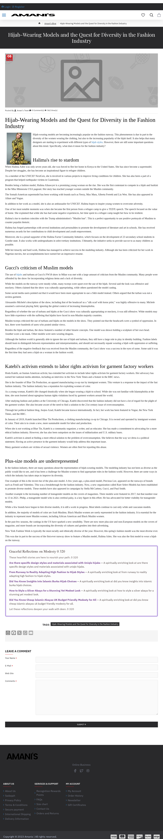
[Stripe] (157, 836)
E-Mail (8, 666)
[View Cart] (159, 15)
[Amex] (131, 836)
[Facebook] (75, 770)
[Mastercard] (122, 836)
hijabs (19, 274)
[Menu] (4, 15)
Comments (10, 681)
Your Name (10, 658)
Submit (80, 724)
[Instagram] (87, 770)
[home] (39, 23)
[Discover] (139, 836)
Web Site (9, 673)
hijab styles (97, 142)
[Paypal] (148, 836)
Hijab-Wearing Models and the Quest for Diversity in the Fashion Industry (85, 624)
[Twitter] (81, 770)
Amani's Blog (50, 23)
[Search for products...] (150, 15)
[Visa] (114, 836)
